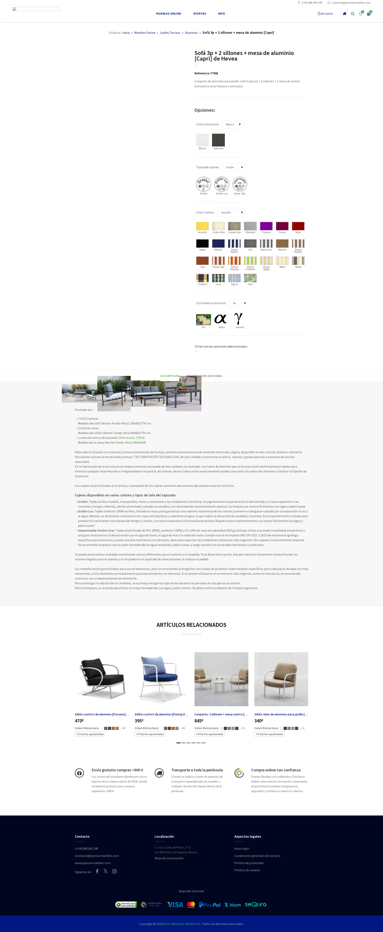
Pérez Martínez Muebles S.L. (182, 924)
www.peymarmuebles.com (93, 863)
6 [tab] (203, 742)
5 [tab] (198, 742)
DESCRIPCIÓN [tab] (169, 376)
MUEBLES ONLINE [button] (168, 13)
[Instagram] (114, 871)
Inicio (126, 33)
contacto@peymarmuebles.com (351, 2)
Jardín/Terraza (170, 33)
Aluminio (191, 33)
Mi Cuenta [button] (327, 13)
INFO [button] (221, 13)
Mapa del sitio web (191, 891)
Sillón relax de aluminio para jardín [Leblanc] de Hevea (292, 714)
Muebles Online (144, 33)
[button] (352, 14)
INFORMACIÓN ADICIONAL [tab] (205, 376)
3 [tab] (189, 742)
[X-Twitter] (105, 870)
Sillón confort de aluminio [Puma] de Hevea (165, 714)
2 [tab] (184, 742)
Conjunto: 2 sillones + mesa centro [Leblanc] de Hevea (231, 714)
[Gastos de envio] (79, 773)
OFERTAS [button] (199, 13)
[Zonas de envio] (159, 773)
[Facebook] (97, 871)
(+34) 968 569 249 (312, 2)
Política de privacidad (248, 863)
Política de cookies (247, 870)
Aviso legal (241, 848)
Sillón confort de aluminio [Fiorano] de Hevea (107, 714)
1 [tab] (179, 742)
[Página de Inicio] (36, 13)
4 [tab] (193, 742)
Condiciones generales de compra (257, 856)
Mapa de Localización (169, 858)
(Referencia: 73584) (131, 438)
